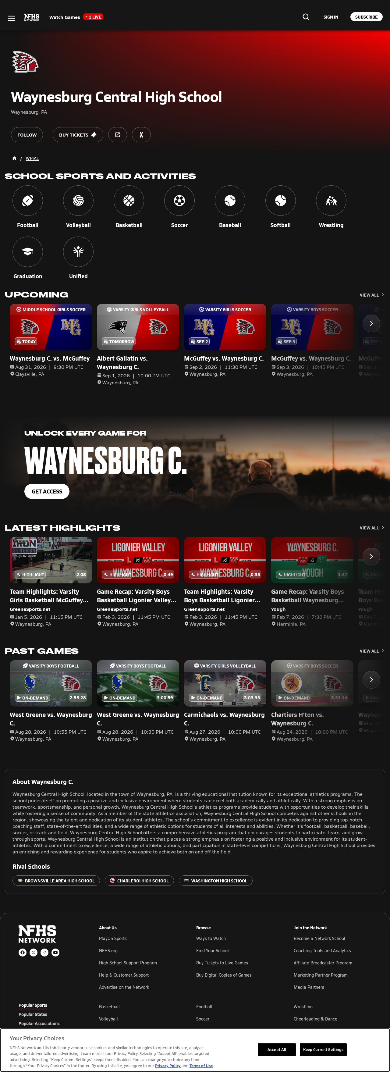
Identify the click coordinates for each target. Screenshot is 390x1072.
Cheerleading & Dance (315, 1019)
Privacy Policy (168, 1065)
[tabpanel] (235, 1019)
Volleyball (108, 1019)
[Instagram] (44, 952)
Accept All (277, 1049)
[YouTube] (55, 952)
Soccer (202, 1019)
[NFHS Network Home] (32, 18)
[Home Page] (14, 158)
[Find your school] (305, 16)
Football (204, 1007)
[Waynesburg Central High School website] (117, 134)
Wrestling (303, 1007)
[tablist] (49, 1014)
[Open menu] (11, 18)
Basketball (109, 1007)
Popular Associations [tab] (39, 1023)
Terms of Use (201, 1065)
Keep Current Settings (323, 1049)
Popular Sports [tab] (33, 1005)
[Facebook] (23, 952)
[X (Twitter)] (33, 952)
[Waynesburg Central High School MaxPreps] (141, 134)
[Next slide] (371, 323)
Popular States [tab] (33, 1014)
